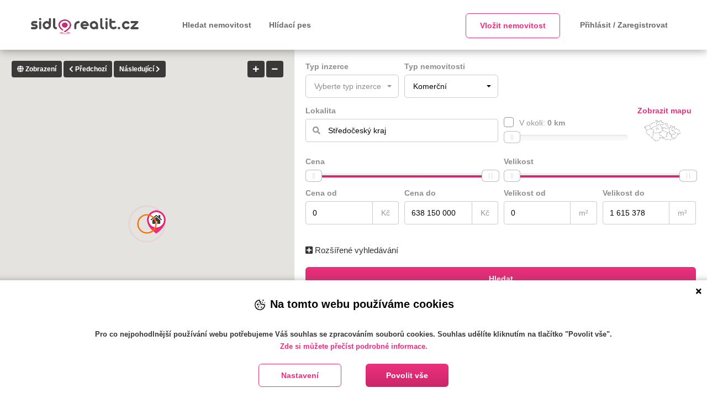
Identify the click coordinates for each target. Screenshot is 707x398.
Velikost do (624, 192)
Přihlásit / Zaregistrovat (624, 24)
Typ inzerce (327, 66)
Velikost (519, 161)
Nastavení (300, 375)
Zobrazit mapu (664, 110)
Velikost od (525, 192)
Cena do (420, 192)
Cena (315, 161)
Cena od (321, 192)
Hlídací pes (290, 24)
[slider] (512, 137)
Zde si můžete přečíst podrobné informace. (354, 346)
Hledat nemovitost (216, 24)
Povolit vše (407, 375)
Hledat (501, 278)
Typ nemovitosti (434, 66)
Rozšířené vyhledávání (355, 250)
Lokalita (320, 110)
